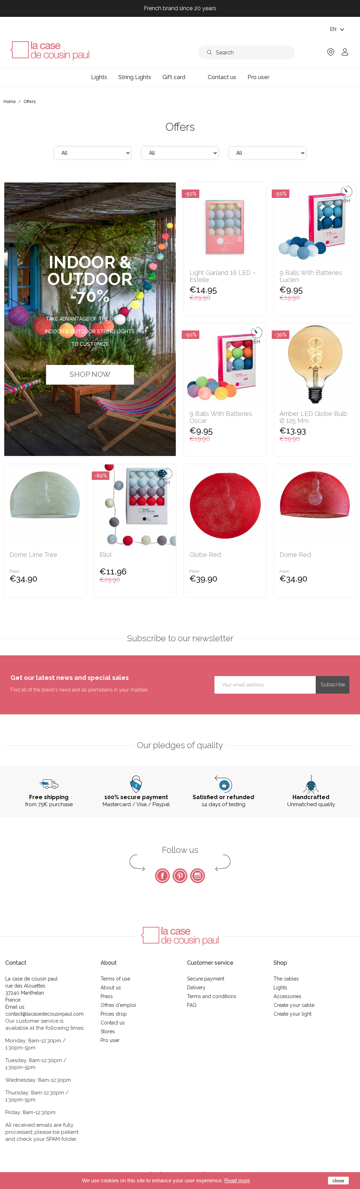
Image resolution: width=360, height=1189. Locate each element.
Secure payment (205, 979)
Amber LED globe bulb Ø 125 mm (313, 417)
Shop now (90, 374)
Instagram (197, 875)
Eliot (105, 554)
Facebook (162, 875)
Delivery (196, 987)
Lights (280, 987)
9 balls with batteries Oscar (220, 417)
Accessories (287, 996)
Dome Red (295, 554)
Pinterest (180, 875)
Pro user (110, 1040)
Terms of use (115, 979)
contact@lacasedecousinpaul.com (44, 1014)
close (338, 1180)
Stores (108, 1031)
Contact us (113, 1023)
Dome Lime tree (33, 554)
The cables (286, 979)
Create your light (292, 1014)
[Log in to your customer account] (345, 54)
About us (111, 987)
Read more (237, 1180)
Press (107, 996)
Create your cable (294, 1005)
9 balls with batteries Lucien (310, 276)
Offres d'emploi (118, 1005)
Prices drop (114, 1014)
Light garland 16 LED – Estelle (222, 276)
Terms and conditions (211, 996)
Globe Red (205, 554)
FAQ (192, 1005)
